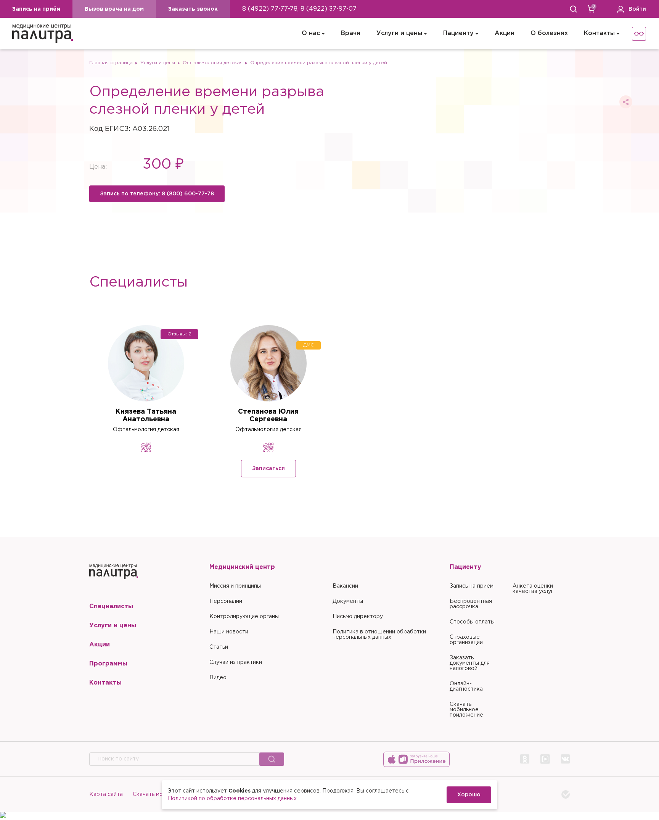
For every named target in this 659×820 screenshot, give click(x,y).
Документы (348, 601)
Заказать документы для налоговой (470, 663)
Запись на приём (36, 9)
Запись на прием (471, 586)
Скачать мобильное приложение (466, 709)
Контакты (599, 33)
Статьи (218, 647)
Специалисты (111, 606)
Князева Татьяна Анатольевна (145, 415)
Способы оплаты (472, 622)
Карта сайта (106, 794)
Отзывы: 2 (179, 334)
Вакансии (345, 586)
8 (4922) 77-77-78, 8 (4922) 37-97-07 (299, 9)
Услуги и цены (399, 33)
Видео (218, 677)
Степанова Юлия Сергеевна (268, 415)
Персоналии (225, 601)
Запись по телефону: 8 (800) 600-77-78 (157, 194)
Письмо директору (358, 616)
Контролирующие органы (244, 616)
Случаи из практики (235, 662)
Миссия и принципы (235, 586)
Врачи (350, 33)
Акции (504, 33)
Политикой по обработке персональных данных (232, 798)
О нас (311, 33)
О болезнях (549, 33)
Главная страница (111, 63)
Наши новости (228, 632)
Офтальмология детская (213, 63)
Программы (108, 664)
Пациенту (458, 33)
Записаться (268, 468)
